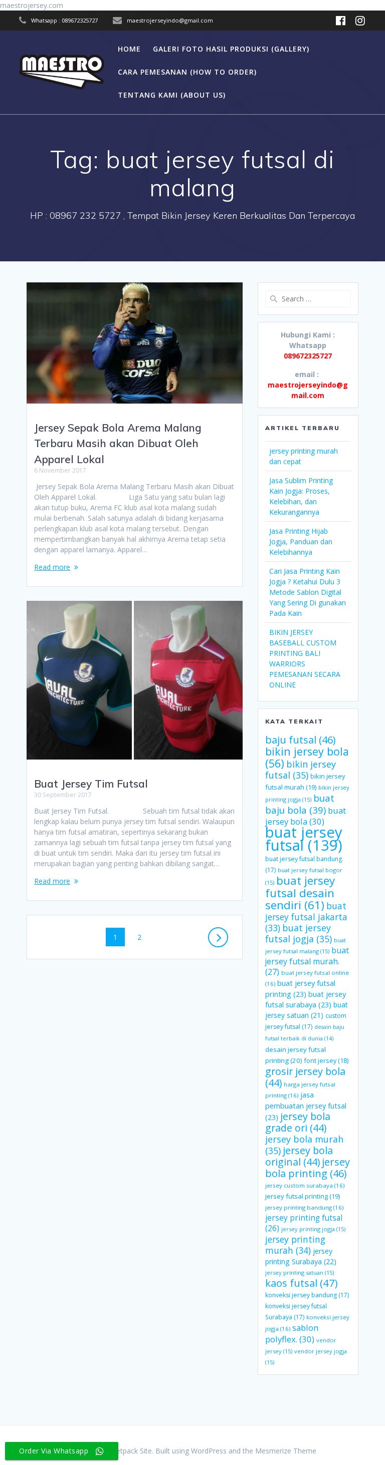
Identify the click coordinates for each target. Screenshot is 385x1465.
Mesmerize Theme (285, 1450)
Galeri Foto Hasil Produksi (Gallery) (231, 49)
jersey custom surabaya (304, 1185)
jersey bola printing (307, 1167)
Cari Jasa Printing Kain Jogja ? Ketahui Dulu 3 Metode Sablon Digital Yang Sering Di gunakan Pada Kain (307, 592)
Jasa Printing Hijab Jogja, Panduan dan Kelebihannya (300, 541)
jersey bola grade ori (297, 1122)
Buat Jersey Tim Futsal (91, 783)
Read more (52, 567)
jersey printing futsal (303, 1223)
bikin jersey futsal (300, 769)
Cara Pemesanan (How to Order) (187, 72)
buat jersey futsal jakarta (306, 917)
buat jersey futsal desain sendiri (300, 893)
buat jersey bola (305, 816)
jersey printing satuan (299, 1272)
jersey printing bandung (304, 1207)
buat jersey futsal (303, 838)
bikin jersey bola (307, 757)
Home (129, 49)
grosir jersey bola (305, 1076)
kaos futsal (301, 1283)
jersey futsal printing (302, 1196)
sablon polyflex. (291, 1333)
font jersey (326, 1060)
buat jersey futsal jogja (298, 933)
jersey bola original (299, 1156)
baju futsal (300, 740)
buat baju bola (299, 804)
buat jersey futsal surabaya (305, 999)
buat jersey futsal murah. (307, 961)
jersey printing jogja (313, 1229)
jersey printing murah (295, 1244)
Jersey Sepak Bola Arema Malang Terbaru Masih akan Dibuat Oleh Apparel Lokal (118, 443)
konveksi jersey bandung (307, 1295)
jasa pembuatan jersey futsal (305, 1105)
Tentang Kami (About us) (172, 95)
